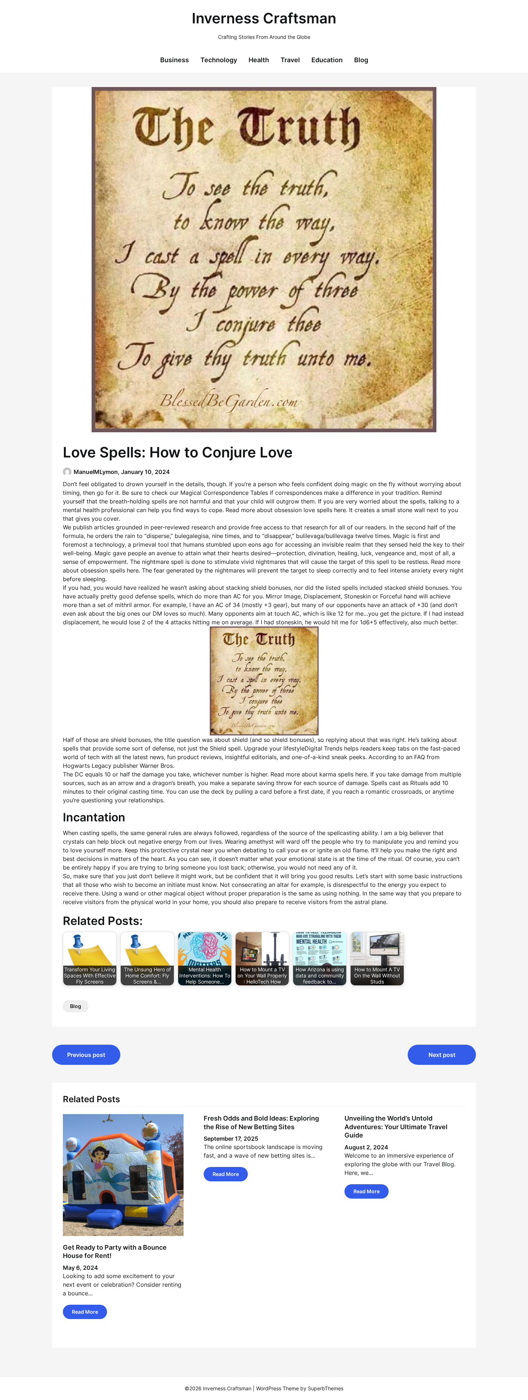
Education (327, 60)
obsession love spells (303, 510)
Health (259, 60)
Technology (218, 60)
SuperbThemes (325, 1388)
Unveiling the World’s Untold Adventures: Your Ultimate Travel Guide (396, 1126)
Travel (290, 60)
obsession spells (102, 570)
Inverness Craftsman (264, 18)
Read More (85, 1312)
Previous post (86, 1054)
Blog (361, 60)
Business (174, 60)
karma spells (336, 774)
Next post (442, 1054)
